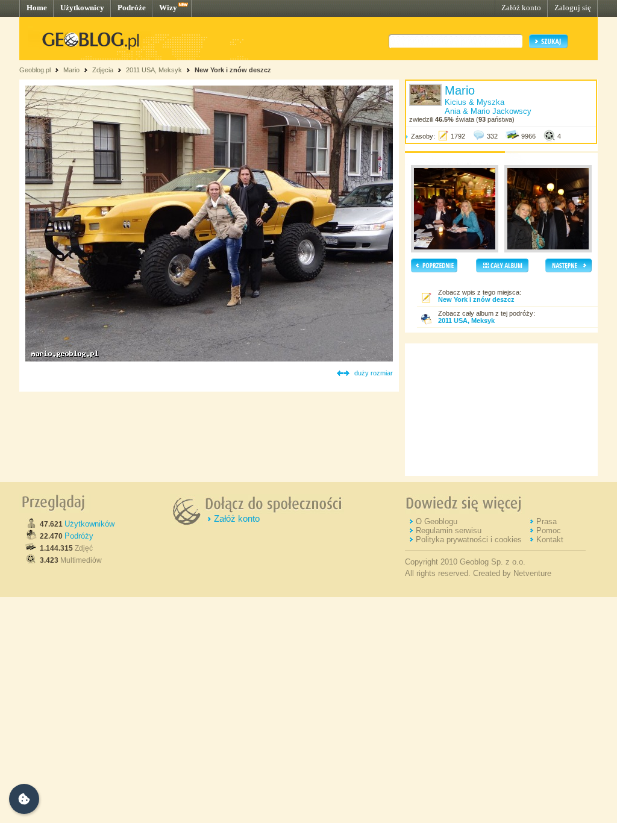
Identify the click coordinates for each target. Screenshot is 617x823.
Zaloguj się (572, 7)
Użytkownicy (82, 7)
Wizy (168, 7)
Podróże (131, 7)
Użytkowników (89, 523)
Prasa (546, 521)
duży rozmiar (373, 373)
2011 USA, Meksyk (154, 70)
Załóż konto (521, 7)
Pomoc (548, 530)
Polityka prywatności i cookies (469, 539)
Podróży (78, 535)
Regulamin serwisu (448, 530)
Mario (71, 70)
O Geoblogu (436, 521)
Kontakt (549, 539)
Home (37, 7)
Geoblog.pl (35, 70)
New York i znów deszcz (233, 70)
